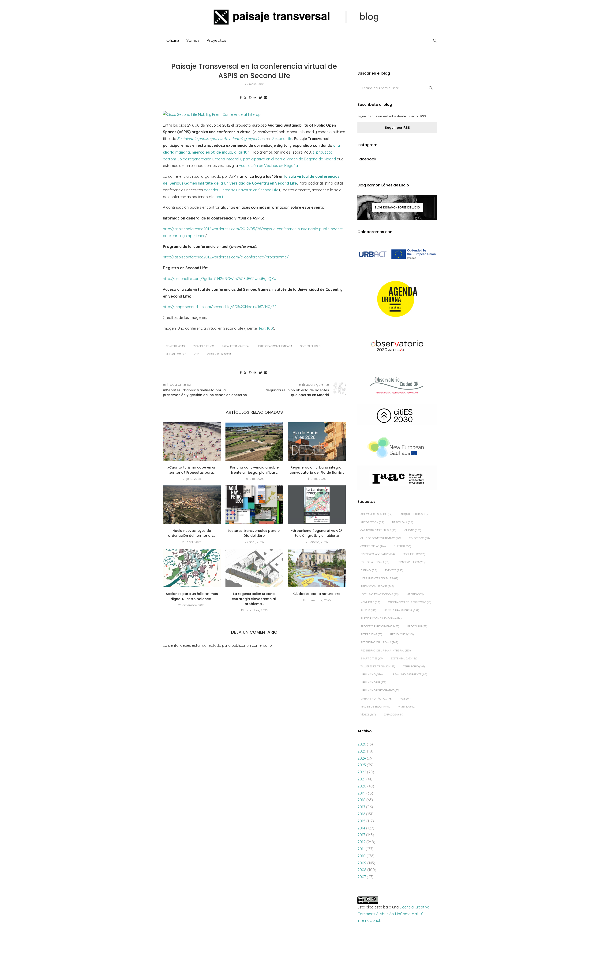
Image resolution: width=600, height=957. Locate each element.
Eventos (394, 570)
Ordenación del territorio (409, 602)
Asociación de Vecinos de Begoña (268, 165)
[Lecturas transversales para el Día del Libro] (254, 504)
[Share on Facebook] (241, 97)
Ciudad (413, 530)
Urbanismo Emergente (409, 674)
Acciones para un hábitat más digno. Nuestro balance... (192, 596)
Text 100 (266, 328)
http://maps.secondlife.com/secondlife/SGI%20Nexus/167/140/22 (219, 306)
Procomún (417, 626)
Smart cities (371, 658)
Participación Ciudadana (275, 346)
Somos (192, 40)
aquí (219, 196)
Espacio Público (203, 346)
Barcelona (402, 522)
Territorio (414, 666)
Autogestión (372, 522)
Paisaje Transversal (236, 346)
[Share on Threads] (255, 97)
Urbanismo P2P (176, 354)
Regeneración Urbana (379, 642)
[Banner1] (397, 254)
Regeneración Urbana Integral (385, 650)
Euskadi (368, 570)
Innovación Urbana (377, 586)
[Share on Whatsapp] (250, 97)
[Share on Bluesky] (260, 97)
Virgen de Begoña (219, 354)
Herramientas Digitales (379, 578)
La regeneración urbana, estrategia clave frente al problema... (254, 598)
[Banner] (397, 346)
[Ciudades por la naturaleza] (317, 568)
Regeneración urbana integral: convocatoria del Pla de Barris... (317, 470)
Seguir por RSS (397, 127)
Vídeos (368, 714)
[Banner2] (397, 299)
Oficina (172, 40)
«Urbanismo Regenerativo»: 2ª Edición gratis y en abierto (316, 533)
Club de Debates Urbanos (380, 538)
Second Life (282, 138)
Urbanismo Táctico (376, 698)
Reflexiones (402, 634)
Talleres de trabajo (377, 666)
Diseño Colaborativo (377, 554)
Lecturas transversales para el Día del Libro (254, 533)
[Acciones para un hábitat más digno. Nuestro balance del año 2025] (192, 568)
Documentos (414, 554)
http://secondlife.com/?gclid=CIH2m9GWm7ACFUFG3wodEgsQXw (220, 278)
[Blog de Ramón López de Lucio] (397, 207)
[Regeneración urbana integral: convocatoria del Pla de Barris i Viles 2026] (317, 441)
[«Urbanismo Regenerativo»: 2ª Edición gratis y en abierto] (317, 504)
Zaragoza (393, 714)
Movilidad (370, 602)
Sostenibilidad (310, 346)
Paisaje (368, 610)
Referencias (371, 634)
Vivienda (406, 706)
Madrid (415, 594)
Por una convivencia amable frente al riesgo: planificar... (254, 470)
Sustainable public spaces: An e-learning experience (221, 138)
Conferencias (175, 346)
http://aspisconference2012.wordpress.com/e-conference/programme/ (226, 257)
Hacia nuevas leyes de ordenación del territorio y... (191, 533)
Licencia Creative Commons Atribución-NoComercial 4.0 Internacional (393, 914)
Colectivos (419, 538)
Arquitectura (414, 514)
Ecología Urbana (374, 562)
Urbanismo (371, 674)
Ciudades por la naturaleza (317, 593)
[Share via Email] (265, 97)
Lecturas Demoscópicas (379, 594)
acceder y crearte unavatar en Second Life (241, 190)
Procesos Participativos (379, 626)
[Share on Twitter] (245, 97)
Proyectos (216, 40)
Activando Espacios (376, 514)
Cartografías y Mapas (378, 530)
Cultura (402, 546)
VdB (196, 354)
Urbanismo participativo (379, 690)
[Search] (434, 40)
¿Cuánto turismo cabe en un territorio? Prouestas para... (191, 470)
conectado (211, 645)
